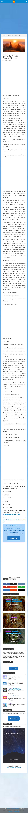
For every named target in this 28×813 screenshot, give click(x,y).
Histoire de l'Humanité (12, 689)
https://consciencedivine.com (11, 514)
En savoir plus (14, 668)
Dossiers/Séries (15, 599)
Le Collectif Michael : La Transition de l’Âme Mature (16, 678)
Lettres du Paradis (12, 53)
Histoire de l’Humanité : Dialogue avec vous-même (16, 691)
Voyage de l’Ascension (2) (17, 601)
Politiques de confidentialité (13, 811)
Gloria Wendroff (12, 579)
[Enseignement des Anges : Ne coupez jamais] (5, 683)
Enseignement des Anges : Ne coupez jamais (15, 684)
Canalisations (5, 53)
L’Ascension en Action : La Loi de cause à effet (16, 699)
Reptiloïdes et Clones (16, 633)
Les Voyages (9, 601)
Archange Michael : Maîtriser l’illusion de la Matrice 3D (16, 705)
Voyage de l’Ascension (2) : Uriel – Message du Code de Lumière (14, 604)
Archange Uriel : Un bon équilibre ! (14, 620)
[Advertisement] (14, 19)
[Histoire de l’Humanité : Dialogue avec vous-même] (5, 689)
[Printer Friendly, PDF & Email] (14, 577)
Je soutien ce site (13, 718)
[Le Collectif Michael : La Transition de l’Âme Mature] (5, 677)
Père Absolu (9, 633)
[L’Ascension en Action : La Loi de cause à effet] (5, 697)
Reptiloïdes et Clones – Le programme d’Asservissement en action (14, 637)
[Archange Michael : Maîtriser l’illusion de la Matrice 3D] (5, 704)
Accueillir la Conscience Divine (13, 808)
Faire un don (13, 538)
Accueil (4, 35)
